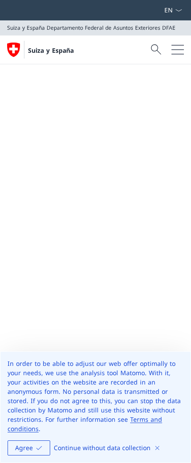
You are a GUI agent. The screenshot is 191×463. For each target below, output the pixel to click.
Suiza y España (51, 50)
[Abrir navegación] (177, 50)
